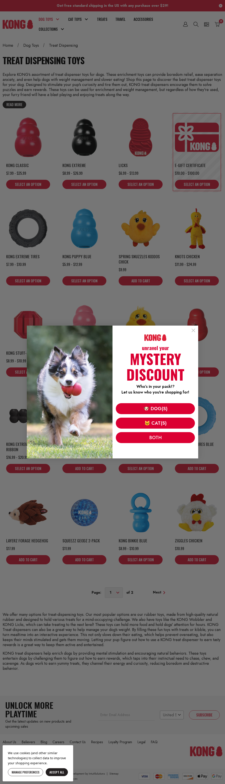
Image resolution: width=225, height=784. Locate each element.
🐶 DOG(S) (155, 408)
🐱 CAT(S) (155, 423)
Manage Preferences (25, 772)
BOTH (155, 437)
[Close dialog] (193, 330)
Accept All (56, 772)
